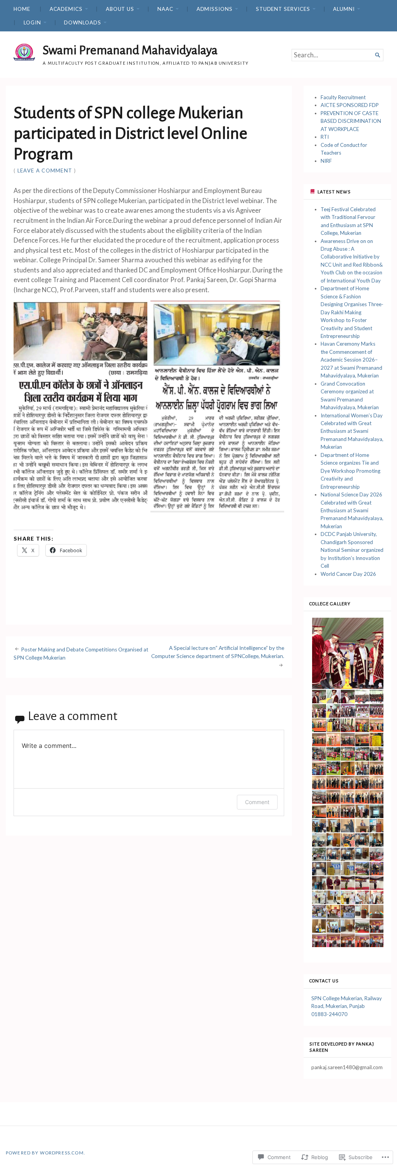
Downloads (82, 22)
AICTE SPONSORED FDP (350, 105)
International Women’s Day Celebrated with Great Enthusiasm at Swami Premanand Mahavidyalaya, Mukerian (352, 431)
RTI (325, 137)
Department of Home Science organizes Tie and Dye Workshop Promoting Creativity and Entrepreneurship (350, 471)
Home (22, 9)
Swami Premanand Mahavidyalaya (130, 50)
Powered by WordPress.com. (45, 1152)
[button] (347, 653)
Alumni (344, 9)
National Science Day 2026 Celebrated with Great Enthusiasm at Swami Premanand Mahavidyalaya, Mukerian (352, 510)
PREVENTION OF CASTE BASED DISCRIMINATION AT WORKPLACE (351, 121)
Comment (257, 802)
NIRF (326, 161)
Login (32, 22)
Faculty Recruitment (343, 97)
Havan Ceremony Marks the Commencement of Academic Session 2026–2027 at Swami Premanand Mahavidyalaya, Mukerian (351, 360)
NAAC (165, 9)
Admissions (215, 9)
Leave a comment (44, 170)
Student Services (283, 9)
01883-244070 (329, 1014)
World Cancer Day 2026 (348, 574)
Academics (66, 9)
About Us (120, 9)
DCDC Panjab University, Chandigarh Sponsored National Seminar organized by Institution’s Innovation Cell (352, 550)
